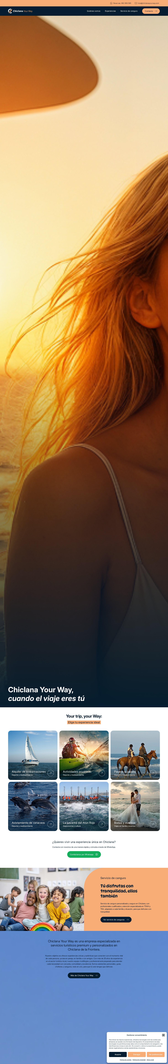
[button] (163, 1035)
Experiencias (110, 11)
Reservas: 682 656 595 (122, 3)
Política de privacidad (139, 1060)
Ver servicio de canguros (114, 919)
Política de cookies (125, 1060)
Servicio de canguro (129, 11)
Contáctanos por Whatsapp (81, 854)
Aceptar (118, 1054)
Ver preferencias (156, 1054)
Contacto (149, 11)
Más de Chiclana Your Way (82, 975)
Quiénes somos (93, 11)
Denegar (136, 1054)
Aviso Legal (150, 1060)
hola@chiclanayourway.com (148, 3)
